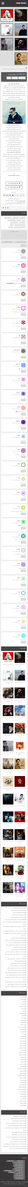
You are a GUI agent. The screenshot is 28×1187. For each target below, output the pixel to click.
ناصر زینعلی (22, 1103)
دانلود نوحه (20, 1172)
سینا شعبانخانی (22, 1047)
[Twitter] (3, 208)
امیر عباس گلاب (22, 1006)
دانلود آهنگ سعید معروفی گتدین (18, 1120)
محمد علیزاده (22, 1080)
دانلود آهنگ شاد (19, 1167)
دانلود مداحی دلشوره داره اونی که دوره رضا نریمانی (15, 940)
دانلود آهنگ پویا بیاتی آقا (20, 961)
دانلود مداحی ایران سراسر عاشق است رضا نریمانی (15, 986)
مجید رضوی (13, 83)
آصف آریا (23, 1004)
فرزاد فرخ (23, 1061)
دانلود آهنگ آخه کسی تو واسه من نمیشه (17, 1148)
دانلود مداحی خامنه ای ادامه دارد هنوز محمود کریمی (15, 981)
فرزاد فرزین (22, 1064)
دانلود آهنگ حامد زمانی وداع (19, 947)
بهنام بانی (23, 1015)
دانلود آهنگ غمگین (19, 1170)
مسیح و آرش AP (21, 1089)
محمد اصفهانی (22, 1073)
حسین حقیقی (22, 1029)
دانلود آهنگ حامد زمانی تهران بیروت (18, 910)
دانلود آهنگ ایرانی (3, 1185)
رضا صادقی (22, 1038)
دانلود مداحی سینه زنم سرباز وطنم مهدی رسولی (15, 974)
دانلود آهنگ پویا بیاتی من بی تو (19, 912)
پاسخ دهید (23, 257)
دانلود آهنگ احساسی (11, 220)
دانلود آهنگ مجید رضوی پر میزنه (17, 74)
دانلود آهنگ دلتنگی (19, 1165)
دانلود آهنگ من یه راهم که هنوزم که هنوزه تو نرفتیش (14, 1144)
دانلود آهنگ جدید (22, 222)
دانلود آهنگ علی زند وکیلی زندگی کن (18, 1118)
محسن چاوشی (22, 1071)
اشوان (23, 1001)
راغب (24, 1034)
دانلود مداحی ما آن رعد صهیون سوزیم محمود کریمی (15, 972)
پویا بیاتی (23, 1022)
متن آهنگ (12, 224)
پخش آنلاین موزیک (19, 1177)
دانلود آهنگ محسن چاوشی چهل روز (18, 938)
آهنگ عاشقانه (20, 1161)
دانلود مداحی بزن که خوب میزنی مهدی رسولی (16, 968)
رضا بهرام (23, 1036)
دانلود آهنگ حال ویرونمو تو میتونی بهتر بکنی (16, 1125)
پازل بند (23, 1017)
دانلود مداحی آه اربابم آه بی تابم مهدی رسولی (16, 984)
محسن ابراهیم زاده (21, 1068)
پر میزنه (23, 220)
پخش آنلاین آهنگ (19, 1173)
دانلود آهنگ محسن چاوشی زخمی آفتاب (17, 965)
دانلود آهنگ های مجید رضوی (20, 224)
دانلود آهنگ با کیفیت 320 (13, 187)
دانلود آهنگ (14, 77)
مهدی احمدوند (22, 1091)
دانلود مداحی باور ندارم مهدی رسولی (18, 963)
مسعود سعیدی (22, 1084)
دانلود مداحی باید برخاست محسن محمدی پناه (16, 970)
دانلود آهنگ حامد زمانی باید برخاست (18, 949)
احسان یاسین (22, 997)
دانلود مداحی (8, 1170)
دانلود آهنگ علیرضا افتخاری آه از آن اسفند (16, 942)
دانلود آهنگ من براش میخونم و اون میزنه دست (15, 1137)
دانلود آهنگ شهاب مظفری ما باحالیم (18, 1132)
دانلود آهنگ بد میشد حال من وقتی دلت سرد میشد (15, 1123)
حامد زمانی (23, 1024)
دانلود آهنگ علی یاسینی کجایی (19, 1116)
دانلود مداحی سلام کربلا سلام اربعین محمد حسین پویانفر (14, 1146)
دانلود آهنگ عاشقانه (14, 222)
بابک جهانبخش (22, 1013)
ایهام (24, 1011)
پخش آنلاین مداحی (19, 1175)
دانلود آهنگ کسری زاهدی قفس (19, 908)
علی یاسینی (22, 1059)
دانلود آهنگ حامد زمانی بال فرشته (18, 914)
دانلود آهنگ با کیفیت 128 (13, 183)
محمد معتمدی (22, 1082)
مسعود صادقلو (22, 1087)
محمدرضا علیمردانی (21, 1075)
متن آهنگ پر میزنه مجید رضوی (19, 227)
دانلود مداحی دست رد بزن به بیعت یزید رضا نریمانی (15, 919)
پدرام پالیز (23, 1020)
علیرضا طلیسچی (22, 1052)
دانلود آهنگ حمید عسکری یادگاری (18, 1134)
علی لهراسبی (22, 1057)
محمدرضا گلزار (22, 1077)
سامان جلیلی (22, 1041)
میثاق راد (23, 1098)
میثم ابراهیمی (22, 1101)
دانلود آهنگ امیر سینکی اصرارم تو (18, 1139)
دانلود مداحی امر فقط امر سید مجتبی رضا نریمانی (15, 951)
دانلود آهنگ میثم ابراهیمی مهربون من (17, 917)
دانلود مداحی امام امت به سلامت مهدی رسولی (16, 958)
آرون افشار (22, 999)
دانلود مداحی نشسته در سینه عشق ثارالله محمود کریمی (14, 931)
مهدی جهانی (22, 1094)
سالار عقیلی (22, 1043)
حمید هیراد (22, 1031)
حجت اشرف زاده (21, 1027)
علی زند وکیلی (22, 1054)
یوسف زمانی (22, 1105)
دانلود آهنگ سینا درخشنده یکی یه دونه (17, 1141)
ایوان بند (23, 1008)
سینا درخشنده (22, 1045)
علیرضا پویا (22, 1050)
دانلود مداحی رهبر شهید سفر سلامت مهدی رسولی (15, 944)
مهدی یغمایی (22, 1096)
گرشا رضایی (22, 1066)
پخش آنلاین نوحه (19, 1178)
